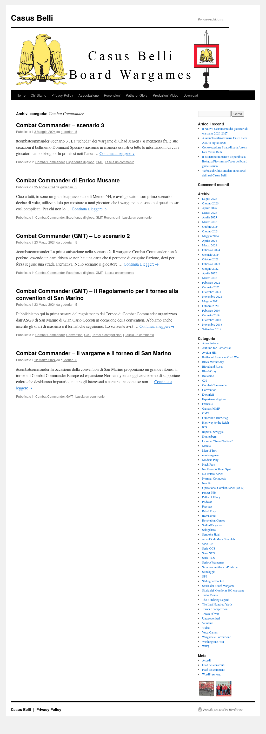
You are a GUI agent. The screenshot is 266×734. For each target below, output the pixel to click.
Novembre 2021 (212, 296)
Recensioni (112, 95)
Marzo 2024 (209, 245)
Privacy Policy (62, 95)
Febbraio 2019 (211, 310)
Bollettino (208, 376)
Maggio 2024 (210, 236)
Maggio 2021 (210, 301)
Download (190, 95)
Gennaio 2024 (211, 254)
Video (206, 627)
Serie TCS (208, 557)
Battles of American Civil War (220, 357)
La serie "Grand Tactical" (217, 441)
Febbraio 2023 (211, 264)
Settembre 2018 (211, 329)
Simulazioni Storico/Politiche (220, 567)
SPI (204, 576)
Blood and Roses (212, 366)
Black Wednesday (213, 362)
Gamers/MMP (211, 408)
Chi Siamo (38, 95)
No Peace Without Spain (217, 469)
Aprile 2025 (209, 217)
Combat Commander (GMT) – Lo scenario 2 (73, 235)
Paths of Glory (137, 95)
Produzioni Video (165, 95)
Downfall (208, 394)
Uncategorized (211, 618)
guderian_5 (69, 131)
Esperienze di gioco (80, 162)
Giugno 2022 (210, 268)
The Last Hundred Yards (217, 604)
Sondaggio (208, 571)
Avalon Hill (209, 352)
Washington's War (213, 641)
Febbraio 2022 (211, 282)
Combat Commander (50, 162)
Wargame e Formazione (216, 637)
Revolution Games (213, 520)
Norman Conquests (214, 478)
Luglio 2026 (209, 198)
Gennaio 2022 (211, 287)
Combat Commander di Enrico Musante (68, 180)
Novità (206, 483)
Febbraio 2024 (211, 250)
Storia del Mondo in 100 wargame (223, 590)
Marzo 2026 (209, 212)
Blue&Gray (209, 371)
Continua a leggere (117, 153)
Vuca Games (210, 632)
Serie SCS (208, 553)
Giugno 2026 (210, 203)
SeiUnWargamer (212, 525)
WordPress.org (211, 674)
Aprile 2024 (209, 240)
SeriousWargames (213, 562)
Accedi (206, 660)
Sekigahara (209, 530)
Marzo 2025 (209, 222)
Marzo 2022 (209, 278)
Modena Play (210, 460)
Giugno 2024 (210, 231)
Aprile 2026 (209, 208)
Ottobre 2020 (210, 306)
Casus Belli (32, 17)
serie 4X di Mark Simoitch (218, 539)
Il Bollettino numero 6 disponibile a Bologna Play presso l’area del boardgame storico (225, 161)
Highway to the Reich (215, 422)
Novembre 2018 (212, 324)
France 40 (208, 404)
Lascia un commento (119, 162)
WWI (205, 646)
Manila (206, 446)
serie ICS (208, 543)
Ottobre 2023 (210, 259)
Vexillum (207, 623)
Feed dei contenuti (213, 665)
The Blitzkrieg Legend (215, 599)
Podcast (207, 502)
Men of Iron (209, 450)
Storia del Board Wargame (218, 585)
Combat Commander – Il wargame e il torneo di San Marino (93, 353)
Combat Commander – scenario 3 (60, 125)
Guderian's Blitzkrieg (215, 418)
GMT (99, 162)
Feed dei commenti (213, 669)
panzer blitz (209, 492)
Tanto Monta (210, 595)
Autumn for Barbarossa (216, 348)
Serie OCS (208, 548)
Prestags (207, 506)
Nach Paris (209, 464)
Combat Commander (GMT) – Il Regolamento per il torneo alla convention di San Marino (97, 294)
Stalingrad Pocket (213, 581)
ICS (204, 427)
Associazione (88, 95)
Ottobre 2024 (210, 226)
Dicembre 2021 (211, 292)
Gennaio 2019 (211, 315)
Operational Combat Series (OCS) (223, 488)
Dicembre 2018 (211, 320)
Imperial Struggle (212, 432)
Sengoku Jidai (211, 534)
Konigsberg (209, 436)
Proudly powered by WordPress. (223, 709)
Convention (74, 334)
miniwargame (210, 455)
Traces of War (210, 613)
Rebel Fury (209, 511)
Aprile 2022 (209, 273)
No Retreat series (212, 474)
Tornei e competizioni (107, 334)
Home (21, 95)
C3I (204, 380)
